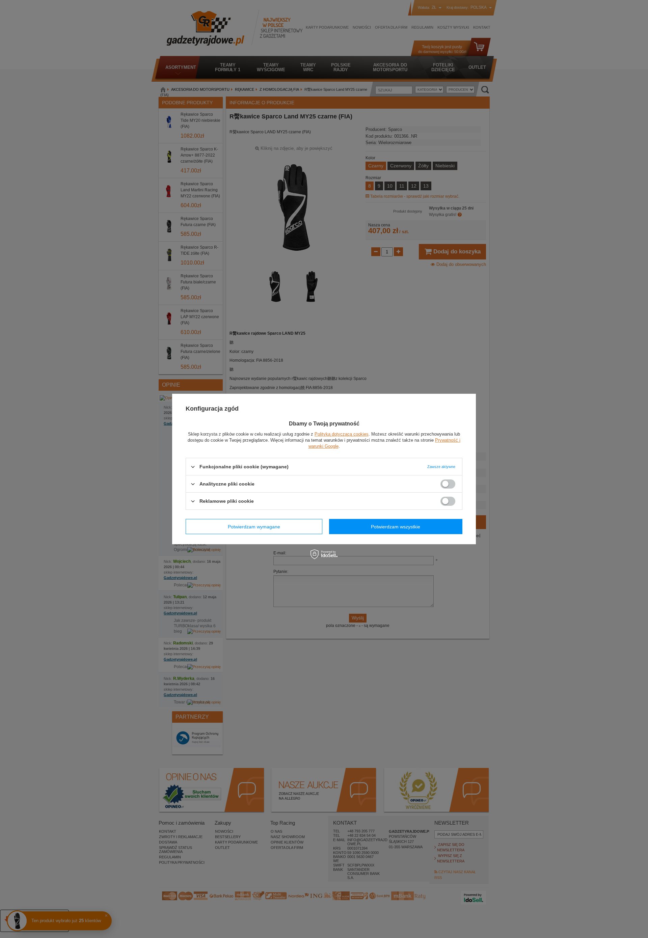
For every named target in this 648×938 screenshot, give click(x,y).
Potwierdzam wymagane (254, 526)
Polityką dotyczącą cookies (342, 434)
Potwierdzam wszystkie (395, 526)
